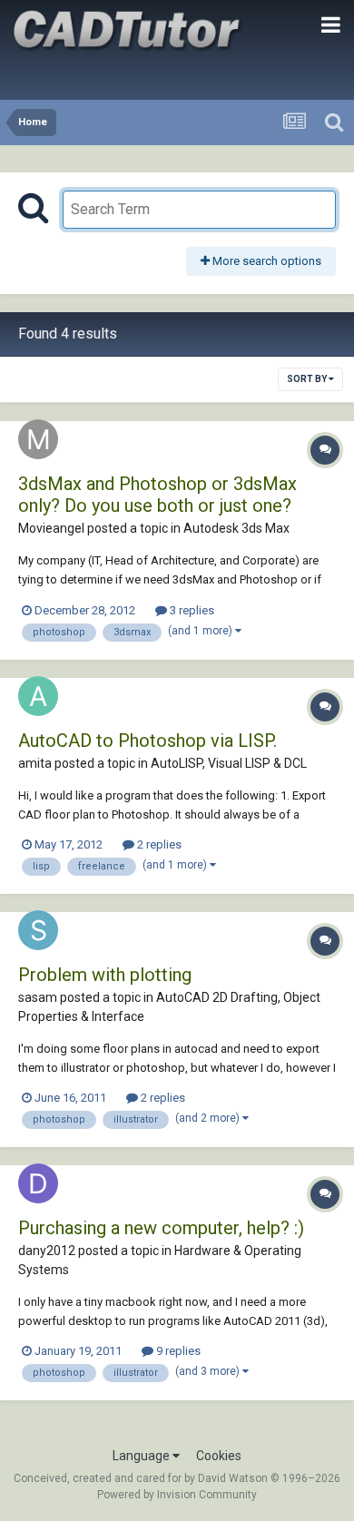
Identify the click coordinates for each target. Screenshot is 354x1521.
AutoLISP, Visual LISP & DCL (229, 763)
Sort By (308, 379)
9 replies (177, 1351)
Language (142, 1455)
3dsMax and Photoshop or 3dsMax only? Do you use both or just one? (157, 494)
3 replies (190, 610)
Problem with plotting (105, 975)
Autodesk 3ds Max (236, 528)
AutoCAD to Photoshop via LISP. (147, 740)
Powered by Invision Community (177, 1494)
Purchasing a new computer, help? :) (161, 1228)
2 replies (158, 844)
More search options (265, 261)
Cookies (218, 1455)
